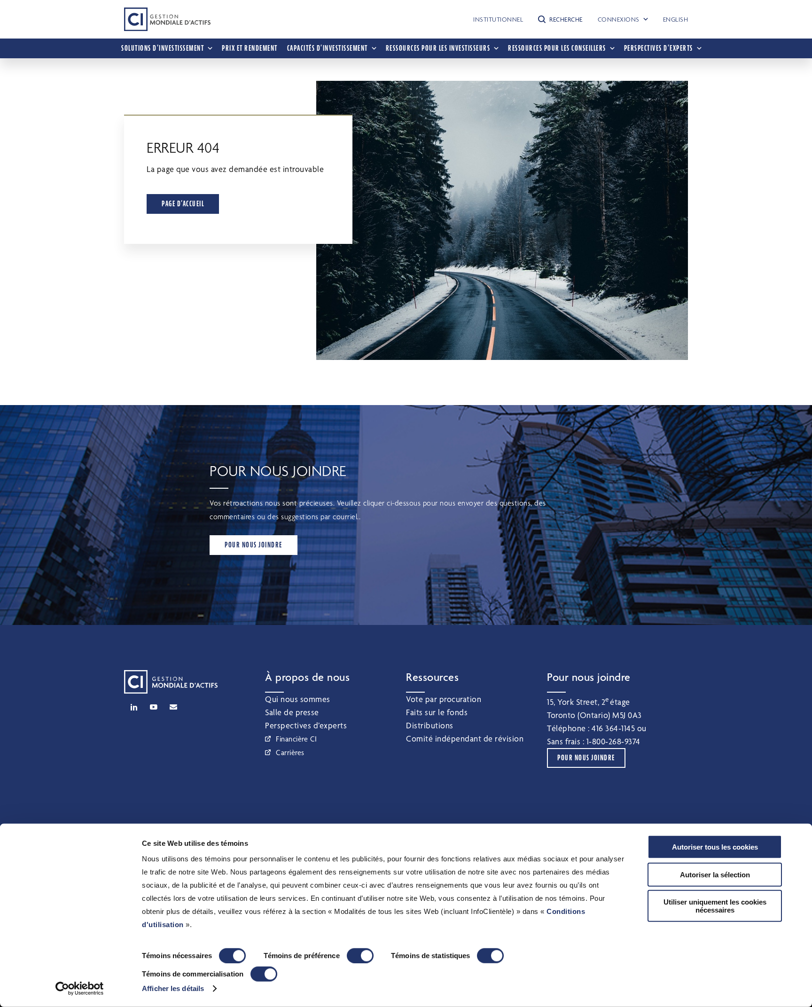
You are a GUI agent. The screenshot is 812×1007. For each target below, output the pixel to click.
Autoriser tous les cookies (715, 847)
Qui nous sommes (297, 699)
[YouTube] (154, 707)
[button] (560, 19)
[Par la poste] (173, 707)
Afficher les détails (173, 988)
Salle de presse (292, 712)
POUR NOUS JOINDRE (253, 544)
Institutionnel (498, 19)
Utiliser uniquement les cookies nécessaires (715, 906)
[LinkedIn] (134, 707)
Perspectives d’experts (306, 725)
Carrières (290, 752)
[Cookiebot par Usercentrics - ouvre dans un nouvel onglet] (80, 989)
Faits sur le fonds (437, 712)
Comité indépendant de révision (464, 738)
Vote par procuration (443, 699)
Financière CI (296, 738)
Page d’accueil (183, 203)
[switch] (360, 955)
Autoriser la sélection (715, 874)
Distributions (429, 725)
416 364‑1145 (613, 728)
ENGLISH (675, 19)
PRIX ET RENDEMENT (250, 48)
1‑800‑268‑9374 (613, 741)
